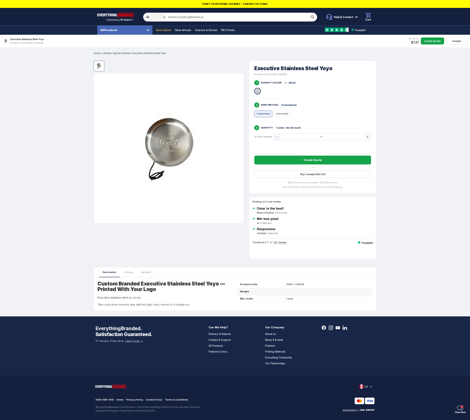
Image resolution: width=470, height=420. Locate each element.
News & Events (274, 339)
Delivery (146, 272)
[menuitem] (125, 30)
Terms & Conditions (176, 399)
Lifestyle (107, 53)
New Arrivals (183, 30)
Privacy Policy (134, 399)
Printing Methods (275, 351)
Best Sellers (163, 30)
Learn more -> (134, 341)
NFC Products (229, 30)
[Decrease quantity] (277, 137)
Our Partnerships (275, 363)
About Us (270, 333)
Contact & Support (220, 339)
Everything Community (278, 357)
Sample (456, 41)
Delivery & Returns (220, 333)
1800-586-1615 (104, 399)
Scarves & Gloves (206, 30)
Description (109, 272)
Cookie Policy (154, 399)
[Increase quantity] (367, 137)
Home (97, 53)
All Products (108, 30)
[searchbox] (237, 17)
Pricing (128, 272)
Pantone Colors (218, 351)
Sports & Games (122, 53)
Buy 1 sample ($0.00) (312, 174)
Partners (270, 345)
